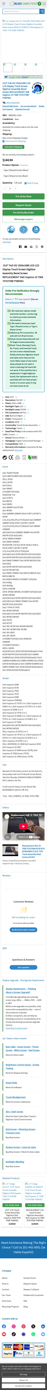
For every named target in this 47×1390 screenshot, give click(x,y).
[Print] (31, 246)
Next (43, 1205)
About (4, 1278)
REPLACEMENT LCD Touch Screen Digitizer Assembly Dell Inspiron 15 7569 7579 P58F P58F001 (35, 1215)
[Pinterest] (42, 246)
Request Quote (30, 1283)
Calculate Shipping (13, 147)
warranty (18, 450)
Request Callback (31, 1289)
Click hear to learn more (16, 1028)
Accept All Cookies (23, 1386)
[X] (36, 246)
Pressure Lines (13, 1132)
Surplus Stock (30, 1278)
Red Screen (34, 1050)
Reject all (23, 1380)
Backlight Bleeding (15, 1161)
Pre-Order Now (12, 1205)
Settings (23, 1374)
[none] (23, 41)
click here (6, 242)
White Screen (20, 1050)
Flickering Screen (27, 1129)
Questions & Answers (23, 959)
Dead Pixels (11, 1082)
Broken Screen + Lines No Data (21, 1147)
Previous (3, 1205)
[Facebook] (20, 246)
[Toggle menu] (3, 3)
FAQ (25, 1301)
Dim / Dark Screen (14, 1111)
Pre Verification (12, 302)
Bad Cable (11, 1046)
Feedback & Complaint (34, 1295)
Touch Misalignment (16, 1097)
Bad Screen (11, 1129)
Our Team (6, 1295)
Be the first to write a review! (23, 930)
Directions (6, 1301)
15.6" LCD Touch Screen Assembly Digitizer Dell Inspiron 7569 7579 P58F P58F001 (12, 1215)
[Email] (25, 246)
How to (5, 1283)
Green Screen (24, 1046)
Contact (5, 1289)
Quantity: (20, 182)
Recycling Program (10, 1306)
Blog (26, 1306)
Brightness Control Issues (18, 1064)
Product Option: (15, 165)
